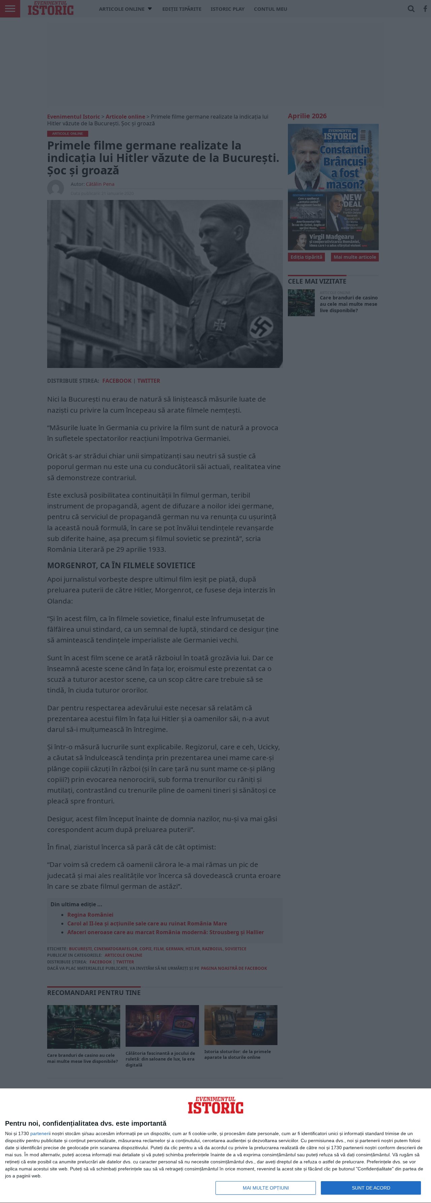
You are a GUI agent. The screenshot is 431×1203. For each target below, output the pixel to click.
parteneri (39, 1133)
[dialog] (215, 1146)
